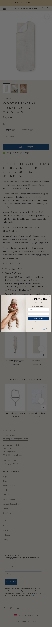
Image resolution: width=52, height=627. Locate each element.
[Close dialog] (49, 297)
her (43, 323)
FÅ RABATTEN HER (38, 318)
